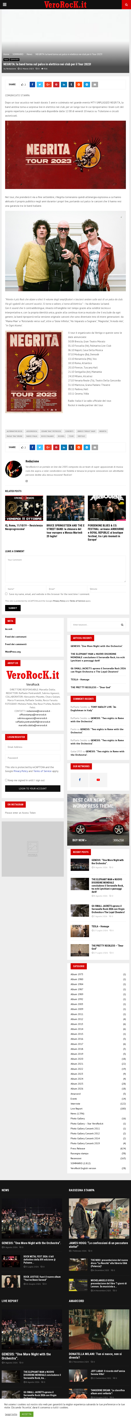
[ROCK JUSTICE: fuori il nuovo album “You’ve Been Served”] (11, 1281)
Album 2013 (77, 1024)
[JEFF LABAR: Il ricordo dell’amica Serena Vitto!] (78, 1376)
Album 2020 (77, 1058)
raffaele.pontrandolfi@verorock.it (33, 721)
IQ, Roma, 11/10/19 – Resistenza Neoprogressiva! (24, 527)
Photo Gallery (78, 1118)
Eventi (74, 1098)
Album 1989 (77, 994)
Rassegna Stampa (81, 1190)
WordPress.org (13, 651)
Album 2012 (77, 1019)
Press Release (78, 1148)
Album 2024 (77, 1078)
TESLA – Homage (80, 679)
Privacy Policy (59, 601)
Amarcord (76, 1093)
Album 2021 (77, 1063)
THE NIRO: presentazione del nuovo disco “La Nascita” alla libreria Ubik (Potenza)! (109, 1263)
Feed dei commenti (16, 644)
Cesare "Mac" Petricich (51, 431)
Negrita (102, 431)
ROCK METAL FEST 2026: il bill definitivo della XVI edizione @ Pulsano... (40, 1259)
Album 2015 (77, 1033)
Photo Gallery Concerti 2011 (85, 1128)
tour (71, 436)
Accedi (8, 629)
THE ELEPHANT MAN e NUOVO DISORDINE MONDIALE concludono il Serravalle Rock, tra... (42, 1375)
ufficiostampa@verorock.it (32, 714)
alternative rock (14, 431)
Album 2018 (77, 1048)
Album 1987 (77, 989)
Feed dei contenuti (15, 636)
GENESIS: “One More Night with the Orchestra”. (97, 646)
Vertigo (81, 436)
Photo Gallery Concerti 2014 (85, 1138)
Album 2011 (77, 1014)
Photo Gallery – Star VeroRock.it (87, 1123)
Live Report (76, 1108)
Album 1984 (77, 984)
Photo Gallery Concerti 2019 (85, 1143)
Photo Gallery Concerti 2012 (85, 1133)
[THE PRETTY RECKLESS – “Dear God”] (80, 950)
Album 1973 (77, 974)
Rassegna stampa (79, 1153)
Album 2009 (77, 1009)
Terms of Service (77, 601)
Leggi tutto (11, 1414)
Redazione (11, 68)
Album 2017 (77, 1044)
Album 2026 (77, 1088)
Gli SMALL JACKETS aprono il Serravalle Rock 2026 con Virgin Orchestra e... (40, 1395)
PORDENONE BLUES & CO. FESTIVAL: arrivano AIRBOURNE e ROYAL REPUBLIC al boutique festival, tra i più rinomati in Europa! (106, 532)
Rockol (61, 436)
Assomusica (31, 431)
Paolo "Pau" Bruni (14, 436)
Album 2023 (77, 1073)
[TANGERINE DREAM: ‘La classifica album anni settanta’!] (78, 1395)
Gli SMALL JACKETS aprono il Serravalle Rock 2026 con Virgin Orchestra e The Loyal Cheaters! (98, 670)
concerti (69, 431)
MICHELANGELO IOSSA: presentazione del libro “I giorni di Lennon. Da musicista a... (109, 1283)
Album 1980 (77, 979)
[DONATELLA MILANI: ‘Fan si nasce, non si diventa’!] (99, 1329)
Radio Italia (31, 436)
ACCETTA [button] (26, 1414)
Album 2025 (77, 1083)
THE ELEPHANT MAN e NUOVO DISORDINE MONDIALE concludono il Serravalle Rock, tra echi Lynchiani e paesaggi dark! (98, 657)
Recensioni (76, 1158)
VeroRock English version (83, 1168)
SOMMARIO (14, 59)
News (6, 59)
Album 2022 (77, 1068)
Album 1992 (77, 999)
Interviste (75, 1103)
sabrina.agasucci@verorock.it (32, 718)
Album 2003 (77, 1004)
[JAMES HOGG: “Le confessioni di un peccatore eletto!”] (99, 1218)
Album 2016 (77, 1038)
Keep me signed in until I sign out (26, 780)
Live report (10, 1301)
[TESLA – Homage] (80, 931)
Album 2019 (77, 1053)
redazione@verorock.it (38, 711)
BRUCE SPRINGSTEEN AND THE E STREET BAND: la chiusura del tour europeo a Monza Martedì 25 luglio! (65, 531)
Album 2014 (77, 1029)
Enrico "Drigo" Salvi (86, 431)
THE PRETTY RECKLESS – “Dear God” (91, 687)
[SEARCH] (122, 624)
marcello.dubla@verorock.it (33, 725)
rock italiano (47, 436)
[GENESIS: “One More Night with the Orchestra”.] (80, 865)
